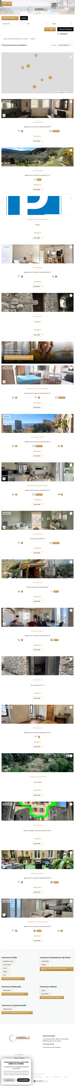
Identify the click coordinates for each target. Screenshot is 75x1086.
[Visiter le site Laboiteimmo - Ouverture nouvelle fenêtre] (40, 1081)
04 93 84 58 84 (48, 1044)
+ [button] (71, 55)
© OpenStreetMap (69, 92)
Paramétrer (9, 1080)
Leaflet (55, 92)
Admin (47, 1076)
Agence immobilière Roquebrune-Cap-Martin (15, 38)
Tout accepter (23, 1080)
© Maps (61, 92)
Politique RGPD (56, 1076)
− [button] (71, 57)
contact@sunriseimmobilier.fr (52, 1047)
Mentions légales (38, 1076)
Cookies (65, 1076)
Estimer (23, 18)
